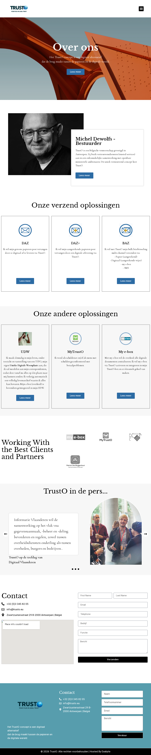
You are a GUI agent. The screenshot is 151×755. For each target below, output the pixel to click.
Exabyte (106, 751)
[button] (141, 8)
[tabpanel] (75, 531)
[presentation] (72, 569)
